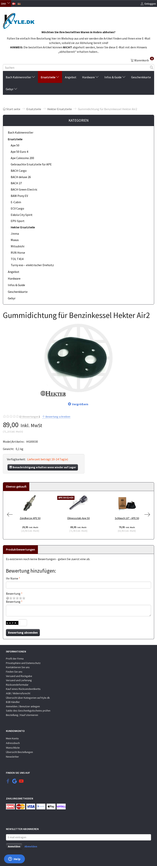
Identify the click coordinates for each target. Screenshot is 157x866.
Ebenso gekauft (16, 486)
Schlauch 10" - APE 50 (127, 518)
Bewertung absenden (23, 632)
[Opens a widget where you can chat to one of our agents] (14, 859)
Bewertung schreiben (57, 416)
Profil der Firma (15, 658)
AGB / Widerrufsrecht (18, 693)
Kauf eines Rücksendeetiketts (23, 689)
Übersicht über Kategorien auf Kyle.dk (28, 697)
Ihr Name (12, 578)
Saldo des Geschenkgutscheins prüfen (28, 710)
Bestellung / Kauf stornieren (22, 715)
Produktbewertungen (20, 549)
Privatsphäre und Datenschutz (23, 663)
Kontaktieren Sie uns (18, 667)
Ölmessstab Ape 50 (78, 518)
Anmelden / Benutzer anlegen (23, 706)
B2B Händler (13, 702)
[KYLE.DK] (18, 20)
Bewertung (13, 593)
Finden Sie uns (14, 671)
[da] (13, 3)
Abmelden (31, 846)
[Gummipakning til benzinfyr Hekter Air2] (78, 358)
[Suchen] (151, 67)
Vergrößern (80, 404)
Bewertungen (29, 416)
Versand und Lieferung (19, 680)
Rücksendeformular (17, 684)
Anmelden (14, 846)
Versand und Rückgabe (19, 676)
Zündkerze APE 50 (30, 518)
